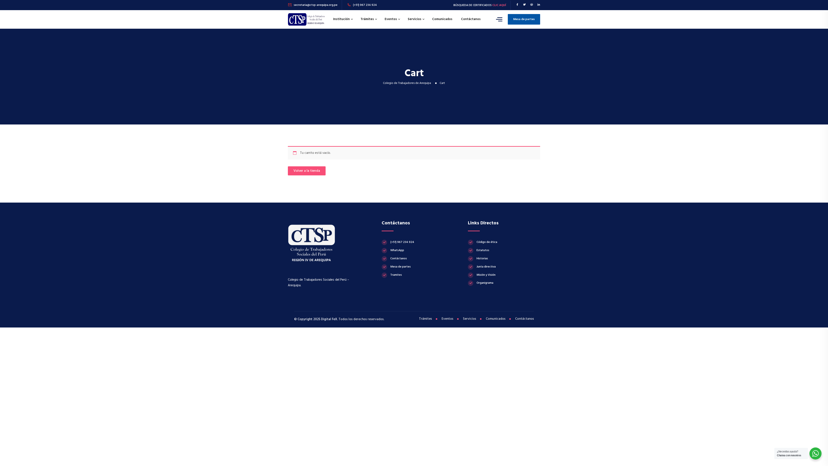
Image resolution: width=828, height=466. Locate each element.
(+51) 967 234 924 (365, 5)
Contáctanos (471, 19)
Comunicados (442, 19)
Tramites (396, 274)
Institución (341, 19)
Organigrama (485, 282)
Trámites (367, 19)
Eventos (391, 19)
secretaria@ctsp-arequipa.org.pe (315, 5)
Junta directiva (486, 266)
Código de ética (487, 242)
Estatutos (483, 250)
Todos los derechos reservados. (361, 319)
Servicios (414, 19)
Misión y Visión (486, 274)
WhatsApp (397, 250)
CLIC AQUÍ (499, 5)
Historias (482, 258)
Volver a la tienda (306, 171)
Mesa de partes (524, 19)
